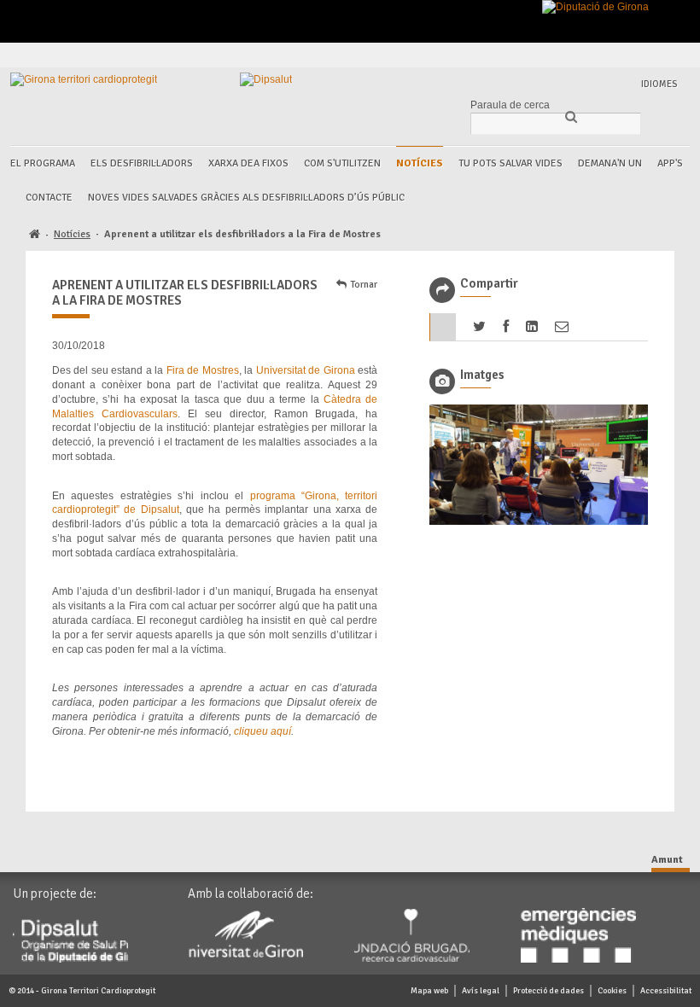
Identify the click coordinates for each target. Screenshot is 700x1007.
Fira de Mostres (202, 370)
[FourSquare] (635, 55)
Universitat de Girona (305, 370)
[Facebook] (576, 55)
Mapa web (429, 991)
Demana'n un (610, 163)
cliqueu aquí (262, 731)
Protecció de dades (548, 991)
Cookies (612, 991)
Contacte (49, 197)
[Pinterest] (616, 55)
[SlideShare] (675, 55)
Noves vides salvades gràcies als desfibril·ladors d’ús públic (246, 197)
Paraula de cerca (510, 105)
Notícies (419, 163)
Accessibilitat (665, 991)
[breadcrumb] (34, 235)
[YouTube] (655, 55)
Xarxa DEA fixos (248, 163)
